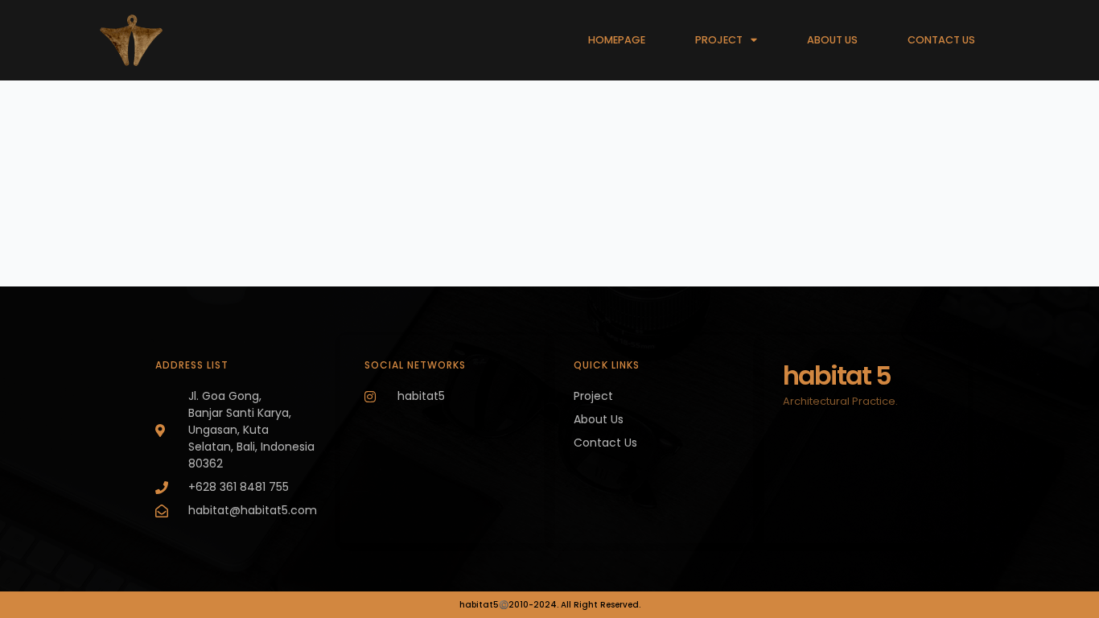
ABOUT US (832, 40)
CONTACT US (941, 40)
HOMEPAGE (616, 40)
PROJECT (719, 40)
